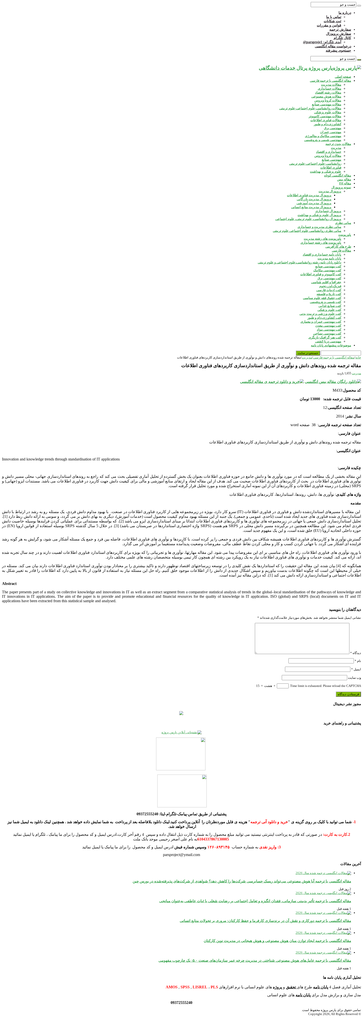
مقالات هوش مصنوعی (326, 96)
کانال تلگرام (342, 38)
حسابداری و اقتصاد (328, 152)
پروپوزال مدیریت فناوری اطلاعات (309, 195)
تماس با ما (333, 17)
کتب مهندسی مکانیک (327, 270)
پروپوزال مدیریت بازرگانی (314, 199)
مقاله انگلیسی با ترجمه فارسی (330, 80)
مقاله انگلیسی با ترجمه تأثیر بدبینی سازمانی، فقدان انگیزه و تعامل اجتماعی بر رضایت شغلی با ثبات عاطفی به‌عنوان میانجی (255, 901)
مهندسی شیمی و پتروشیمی (322, 140)
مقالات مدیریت (331, 84)
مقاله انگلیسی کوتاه (337, 175)
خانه (358, 357)
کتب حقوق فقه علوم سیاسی (322, 298)
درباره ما (345, 13)
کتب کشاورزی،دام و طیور (324, 317)
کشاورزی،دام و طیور (327, 124)
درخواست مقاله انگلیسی (333, 46)
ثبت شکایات (332, 21)
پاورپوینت (344, 235)
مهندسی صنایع (331, 159)
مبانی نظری (343, 223)
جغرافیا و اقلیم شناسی (326, 282)
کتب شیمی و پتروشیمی (325, 302)
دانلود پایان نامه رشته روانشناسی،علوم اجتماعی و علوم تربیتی (299, 262)
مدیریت (336, 148)
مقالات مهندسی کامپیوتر (325, 116)
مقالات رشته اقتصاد (328, 92)
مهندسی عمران (330, 132)
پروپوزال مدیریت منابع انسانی (311, 207)
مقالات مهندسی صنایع (326, 104)
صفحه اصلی (343, 77)
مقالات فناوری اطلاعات (325, 120)
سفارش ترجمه (340, 29)
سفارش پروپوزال (338, 34)
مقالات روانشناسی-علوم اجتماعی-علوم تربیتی (310, 108)
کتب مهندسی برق (329, 278)
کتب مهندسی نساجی (327, 333)
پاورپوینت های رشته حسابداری (321, 242)
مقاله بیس (344, 179)
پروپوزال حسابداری (328, 211)
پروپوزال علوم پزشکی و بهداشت (319, 215)
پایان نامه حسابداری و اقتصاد (322, 254)
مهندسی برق (332, 128)
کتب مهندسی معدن (328, 325)
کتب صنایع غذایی (330, 306)
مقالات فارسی (341, 250)
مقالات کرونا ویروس (327, 100)
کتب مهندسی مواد (329, 329)
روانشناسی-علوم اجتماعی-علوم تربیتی (315, 163)
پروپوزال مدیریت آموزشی (314, 203)
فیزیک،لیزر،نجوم (330, 286)
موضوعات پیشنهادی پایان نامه (331, 345)
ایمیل (356, 669)
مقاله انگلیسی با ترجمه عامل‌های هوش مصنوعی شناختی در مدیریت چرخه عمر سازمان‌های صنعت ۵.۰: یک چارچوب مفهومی (255, 960)
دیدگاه (355, 653)
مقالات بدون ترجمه (338, 144)
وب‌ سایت (354, 677)
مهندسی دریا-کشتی (328, 341)
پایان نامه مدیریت (329, 258)
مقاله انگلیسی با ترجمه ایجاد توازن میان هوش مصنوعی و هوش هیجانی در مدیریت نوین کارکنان (277, 940)
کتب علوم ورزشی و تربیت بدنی (320, 314)
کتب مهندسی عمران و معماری (321, 321)
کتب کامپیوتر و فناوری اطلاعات (320, 274)
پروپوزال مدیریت (330, 191)
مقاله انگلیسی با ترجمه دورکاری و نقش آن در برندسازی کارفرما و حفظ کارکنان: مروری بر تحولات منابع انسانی (265, 920)
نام (358, 661)
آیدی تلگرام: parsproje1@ (322, 42)
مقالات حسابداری (329, 88)
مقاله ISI (345, 183)
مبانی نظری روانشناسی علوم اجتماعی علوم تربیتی (307, 231)
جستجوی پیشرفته (338, 50)
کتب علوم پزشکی (329, 310)
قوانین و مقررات (329, 25)
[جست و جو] (359, 5)
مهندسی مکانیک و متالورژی (323, 136)
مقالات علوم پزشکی (327, 112)
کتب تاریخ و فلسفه (329, 294)
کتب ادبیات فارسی (328, 290)
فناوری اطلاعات (330, 167)
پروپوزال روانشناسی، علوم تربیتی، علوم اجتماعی (308, 219)
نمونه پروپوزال (341, 187)
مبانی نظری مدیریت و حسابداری (319, 227)
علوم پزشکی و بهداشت (325, 171)
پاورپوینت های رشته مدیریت (322, 238)
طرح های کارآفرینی (338, 246)
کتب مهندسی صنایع (328, 266)
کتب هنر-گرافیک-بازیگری (324, 337)
